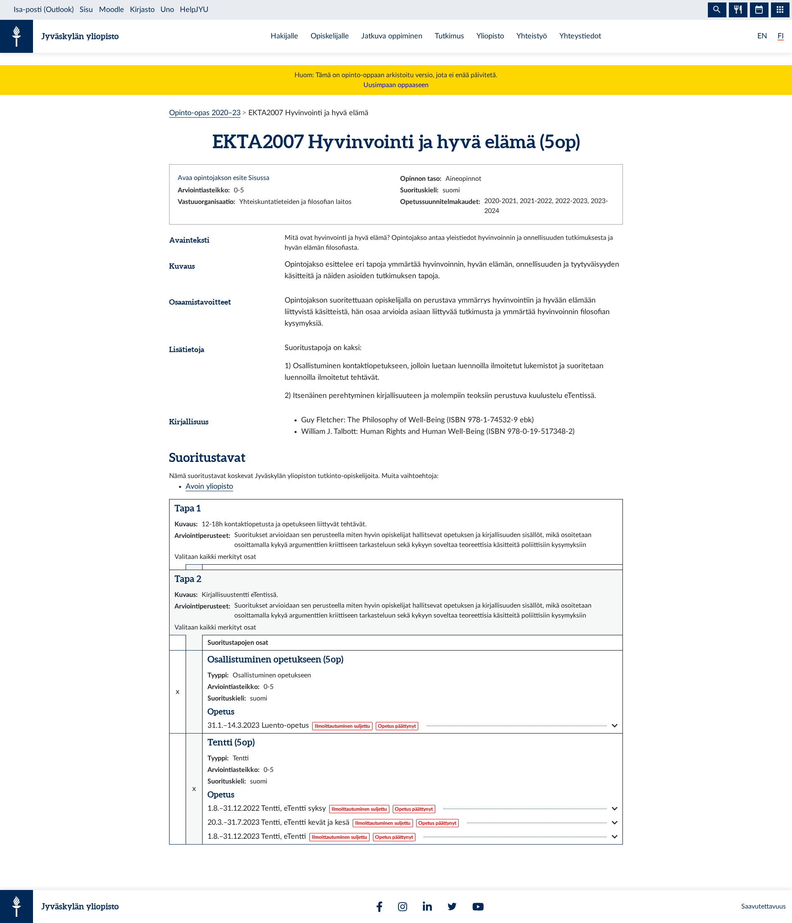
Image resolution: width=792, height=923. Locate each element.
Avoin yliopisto (209, 486)
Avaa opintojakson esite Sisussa (223, 178)
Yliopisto (490, 36)
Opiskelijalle (330, 36)
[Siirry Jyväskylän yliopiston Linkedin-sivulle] (427, 907)
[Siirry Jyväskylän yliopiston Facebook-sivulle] (379, 907)
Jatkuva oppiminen (391, 36)
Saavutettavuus (763, 906)
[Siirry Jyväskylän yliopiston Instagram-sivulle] (402, 907)
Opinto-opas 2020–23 (204, 112)
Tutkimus (449, 36)
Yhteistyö (531, 36)
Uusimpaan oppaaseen (396, 85)
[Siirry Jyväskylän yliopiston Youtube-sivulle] (478, 907)
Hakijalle (284, 36)
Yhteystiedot (580, 36)
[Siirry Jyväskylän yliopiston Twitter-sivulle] (452, 906)
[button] (412, 726)
